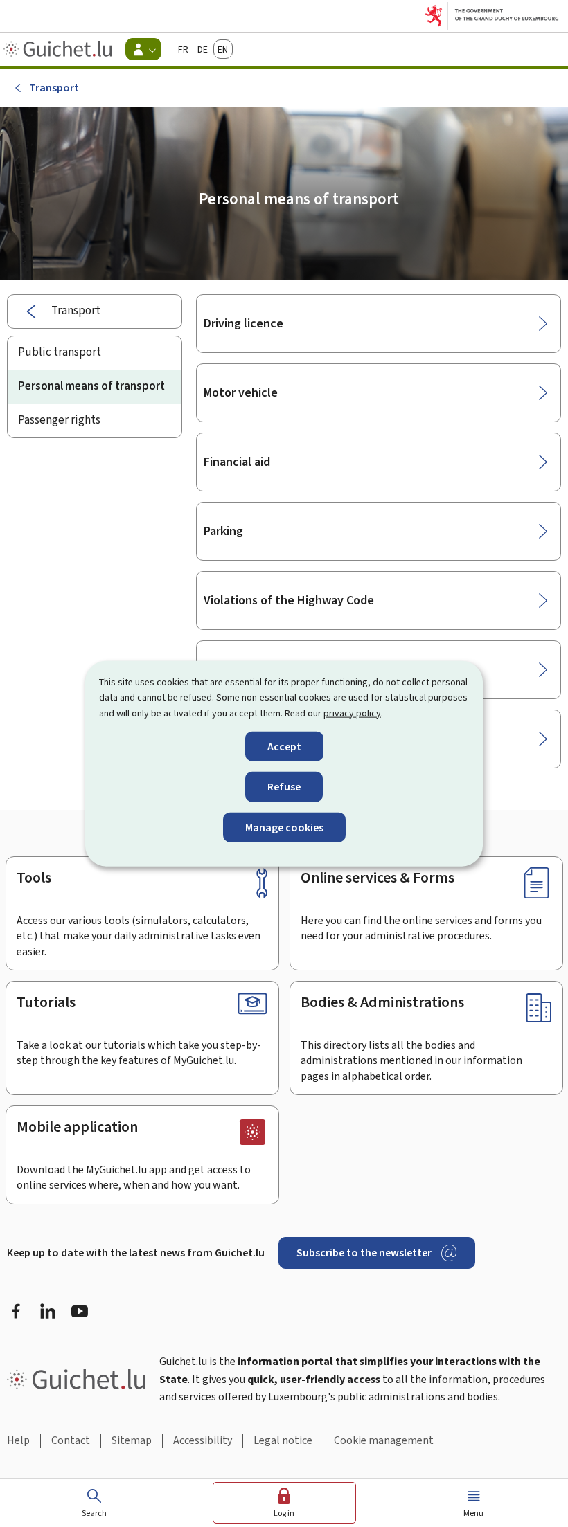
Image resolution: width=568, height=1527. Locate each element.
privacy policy (352, 712)
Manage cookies (284, 827)
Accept (284, 746)
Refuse (284, 786)
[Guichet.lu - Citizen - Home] (59, 49)
